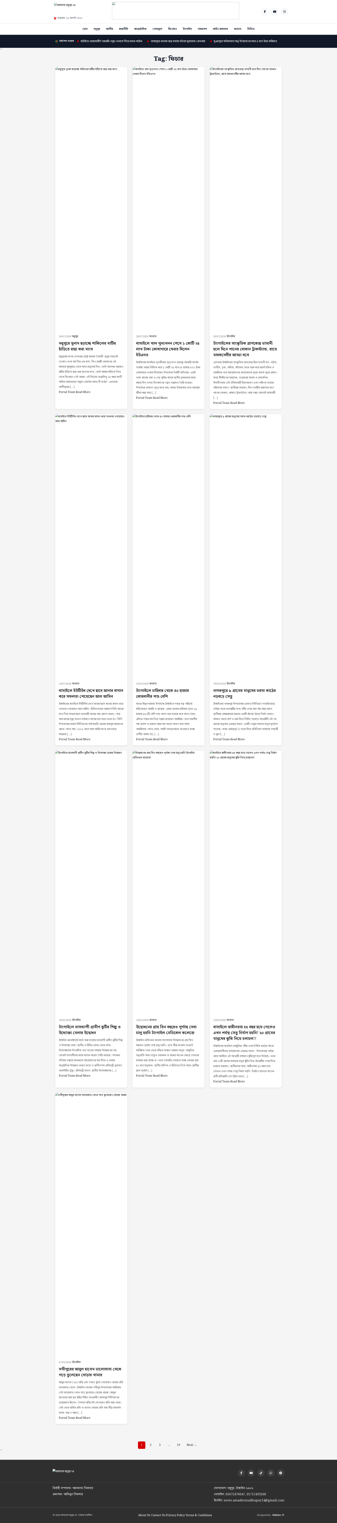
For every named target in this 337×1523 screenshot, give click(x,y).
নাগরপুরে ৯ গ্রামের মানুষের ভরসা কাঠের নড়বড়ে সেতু (244, 694)
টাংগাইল (187, 29)
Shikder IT (278, 1515)
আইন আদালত (220, 29)
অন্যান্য (237, 29)
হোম (85, 29)
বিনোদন (172, 29)
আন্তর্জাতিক (140, 29)
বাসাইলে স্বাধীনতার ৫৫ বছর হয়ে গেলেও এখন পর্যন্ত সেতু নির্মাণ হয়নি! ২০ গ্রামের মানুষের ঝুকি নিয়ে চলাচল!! (244, 1033)
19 (178, 1445)
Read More (83, 392)
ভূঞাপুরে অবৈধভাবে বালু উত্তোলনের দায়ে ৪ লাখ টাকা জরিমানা (245, 41)
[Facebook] (265, 11)
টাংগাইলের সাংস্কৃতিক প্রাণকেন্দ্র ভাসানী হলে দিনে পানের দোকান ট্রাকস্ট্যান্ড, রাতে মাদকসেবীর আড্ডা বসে (245, 349)
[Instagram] (284, 11)
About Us (144, 1515)
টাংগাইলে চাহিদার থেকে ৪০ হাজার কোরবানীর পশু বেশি (162, 694)
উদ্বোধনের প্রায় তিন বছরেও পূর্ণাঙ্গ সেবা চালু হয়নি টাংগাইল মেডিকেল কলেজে (166, 1030)
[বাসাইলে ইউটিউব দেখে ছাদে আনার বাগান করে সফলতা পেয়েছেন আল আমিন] (91, 546)
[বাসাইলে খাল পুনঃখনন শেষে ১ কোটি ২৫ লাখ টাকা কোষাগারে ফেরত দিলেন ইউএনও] (168, 199)
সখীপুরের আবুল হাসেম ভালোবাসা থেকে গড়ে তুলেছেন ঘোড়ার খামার (90, 1372)
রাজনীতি (123, 29)
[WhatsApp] (271, 1473)
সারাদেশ (202, 29)
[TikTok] (261, 1473)
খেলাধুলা (157, 29)
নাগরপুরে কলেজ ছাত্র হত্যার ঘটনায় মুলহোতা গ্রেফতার (178, 41)
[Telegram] (280, 1473)
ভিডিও (251, 29)
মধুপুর (97, 29)
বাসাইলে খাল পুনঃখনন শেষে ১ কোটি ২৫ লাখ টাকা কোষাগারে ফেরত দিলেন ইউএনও (168, 349)
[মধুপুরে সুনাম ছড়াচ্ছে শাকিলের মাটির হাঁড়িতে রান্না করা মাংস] (91, 199)
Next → (192, 1445)
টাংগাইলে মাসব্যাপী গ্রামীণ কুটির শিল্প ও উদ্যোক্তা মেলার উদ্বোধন (90, 1030)
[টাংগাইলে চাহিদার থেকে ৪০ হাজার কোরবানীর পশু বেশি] (168, 546)
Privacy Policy (175, 1515)
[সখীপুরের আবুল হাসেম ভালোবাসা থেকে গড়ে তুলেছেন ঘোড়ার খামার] (91, 1224)
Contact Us (158, 1515)
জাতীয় (109, 29)
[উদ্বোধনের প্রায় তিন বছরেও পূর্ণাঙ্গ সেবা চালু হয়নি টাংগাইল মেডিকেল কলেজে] (168, 882)
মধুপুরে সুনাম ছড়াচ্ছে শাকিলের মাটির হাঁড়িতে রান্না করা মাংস (87, 346)
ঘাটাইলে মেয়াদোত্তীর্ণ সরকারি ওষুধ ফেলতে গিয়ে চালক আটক (111, 41)
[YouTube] (274, 11)
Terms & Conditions (199, 1515)
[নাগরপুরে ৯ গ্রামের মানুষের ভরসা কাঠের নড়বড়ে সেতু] (246, 546)
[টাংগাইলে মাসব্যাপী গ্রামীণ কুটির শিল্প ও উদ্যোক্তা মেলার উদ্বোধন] (91, 882)
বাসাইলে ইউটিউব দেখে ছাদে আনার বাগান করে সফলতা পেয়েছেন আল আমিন (91, 694)
